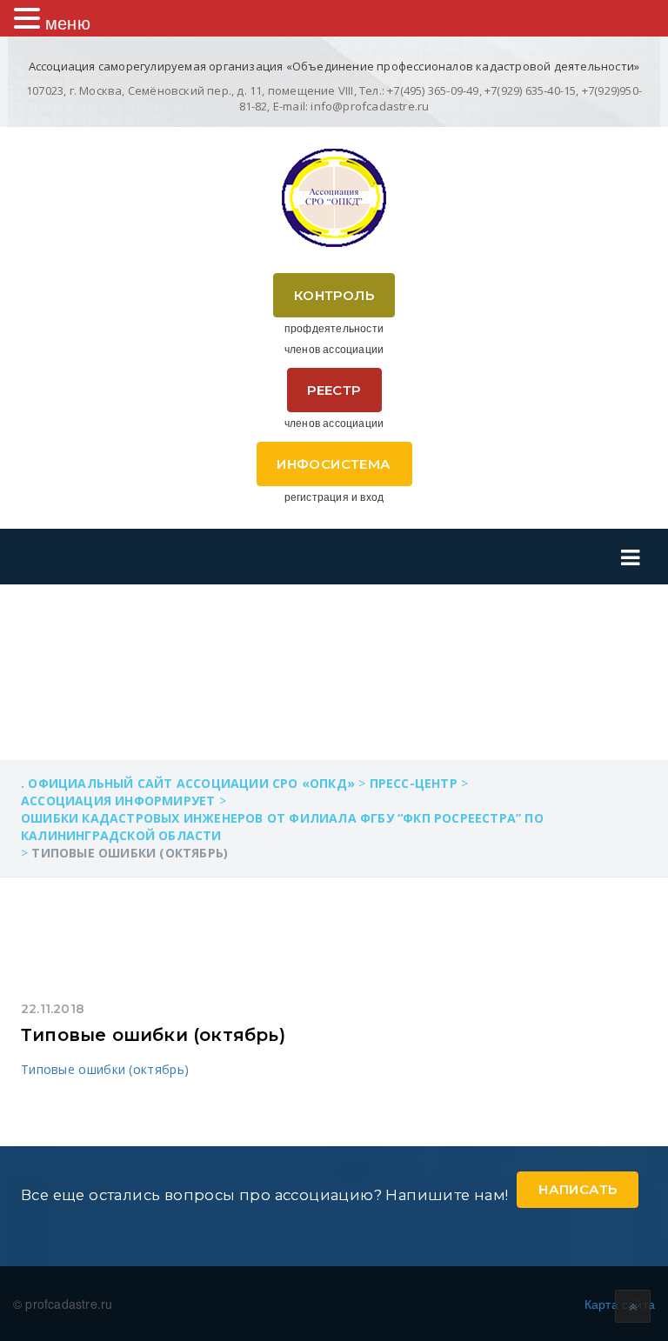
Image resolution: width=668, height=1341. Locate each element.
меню (67, 22)
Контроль (334, 295)
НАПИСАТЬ (577, 1189)
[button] (29, 18)
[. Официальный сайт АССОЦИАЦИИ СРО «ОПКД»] (334, 198)
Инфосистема (334, 464)
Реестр (333, 390)
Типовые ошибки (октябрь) (153, 1034)
